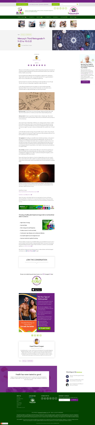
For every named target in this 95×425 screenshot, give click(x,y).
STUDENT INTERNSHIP (22, 4)
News (18, 401)
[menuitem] (22, 17)
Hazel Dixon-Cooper (27, 45)
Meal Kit (46, 307)
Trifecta (41, 318)
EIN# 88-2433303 (56, 423)
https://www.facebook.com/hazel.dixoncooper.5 (28, 191)
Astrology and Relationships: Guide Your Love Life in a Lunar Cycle (76, 380)
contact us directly (27, 246)
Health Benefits (28, 34)
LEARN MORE (55, 4)
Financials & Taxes (20, 398)
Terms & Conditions (50, 423)
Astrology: (79, 372)
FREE (44, 274)
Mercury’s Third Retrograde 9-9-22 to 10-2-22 (77, 376)
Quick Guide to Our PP (21, 407)
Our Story (18, 397)
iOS (50, 274)
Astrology (22, 34)
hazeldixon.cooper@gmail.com (25, 194)
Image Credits (19, 403)
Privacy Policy (38, 423)
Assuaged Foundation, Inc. (43, 412)
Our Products (19, 402)
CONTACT (36, 4)
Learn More (85, 81)
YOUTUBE (32, 4)
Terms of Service (43, 423)
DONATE (42, 4)
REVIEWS (46, 4)
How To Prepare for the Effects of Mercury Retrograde (76, 384)
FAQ (17, 406)
